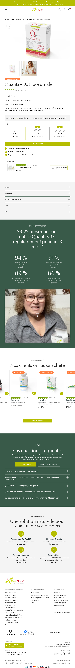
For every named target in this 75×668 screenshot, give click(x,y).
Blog (32, 603)
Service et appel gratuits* (15, 646)
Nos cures (8, 625)
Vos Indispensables (29, 19)
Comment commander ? (62, 612)
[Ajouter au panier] (6, 393)
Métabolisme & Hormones (13, 617)
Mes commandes (60, 595)
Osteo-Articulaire (10, 593)
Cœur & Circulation (11, 612)
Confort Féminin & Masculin (14, 610)
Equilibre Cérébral (10, 620)
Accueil (7, 19)
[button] (37, 144)
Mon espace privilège (61, 600)
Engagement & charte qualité (40, 595)
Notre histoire (35, 593)
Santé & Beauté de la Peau (13, 615)
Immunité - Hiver (10, 605)
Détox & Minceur (10, 603)
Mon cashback (59, 598)
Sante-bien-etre (16, 19)
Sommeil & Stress (10, 595)
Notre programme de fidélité (40, 598)
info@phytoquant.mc (50, 464)
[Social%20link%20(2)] (56, 654)
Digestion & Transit (11, 600)
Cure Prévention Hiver (23, 168)
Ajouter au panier (61, 167)
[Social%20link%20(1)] (60, 654)
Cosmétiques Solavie (11, 622)
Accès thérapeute (60, 603)
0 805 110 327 (27, 464)
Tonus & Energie (10, 608)
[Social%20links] (68, 654)
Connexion (57, 593)
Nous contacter (59, 605)
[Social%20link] (64, 654)
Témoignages (35, 600)
